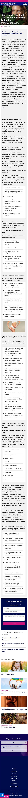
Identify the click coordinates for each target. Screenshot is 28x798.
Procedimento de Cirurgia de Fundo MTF (13, 644)
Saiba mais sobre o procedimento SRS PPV (13, 650)
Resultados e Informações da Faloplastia (11, 639)
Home (2, 26)
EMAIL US (5, 796)
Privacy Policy (14, 793)
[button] (25, 4)
